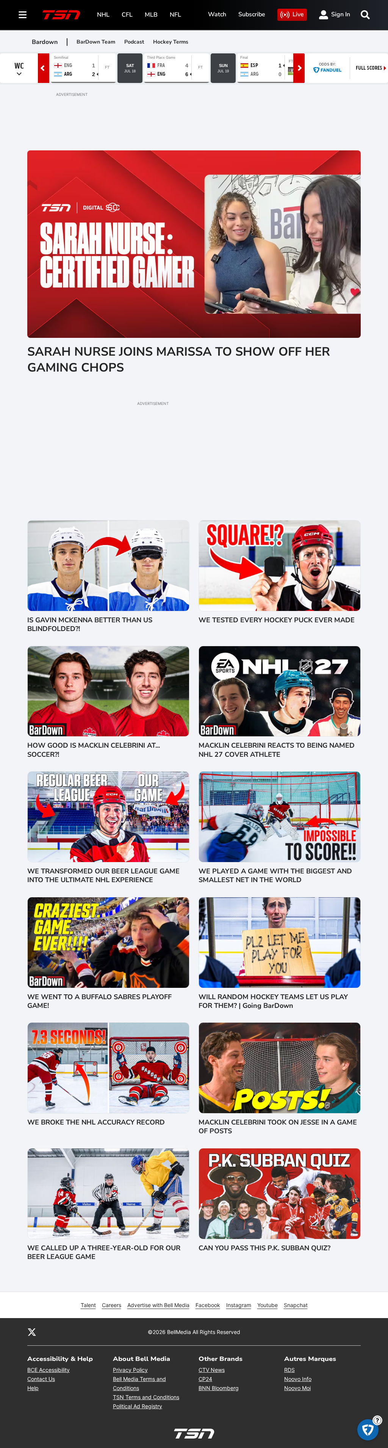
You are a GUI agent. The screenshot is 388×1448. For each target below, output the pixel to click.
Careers (111, 1305)
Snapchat (296, 1305)
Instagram (238, 1305)
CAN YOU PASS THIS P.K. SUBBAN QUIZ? (264, 1248)
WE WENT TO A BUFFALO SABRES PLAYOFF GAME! (99, 1001)
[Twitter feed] (31, 1331)
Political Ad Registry (137, 1406)
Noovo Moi (297, 1388)
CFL (127, 15)
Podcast (134, 41)
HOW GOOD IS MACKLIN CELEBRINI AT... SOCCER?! (93, 750)
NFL (175, 15)
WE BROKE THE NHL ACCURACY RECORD (96, 1122)
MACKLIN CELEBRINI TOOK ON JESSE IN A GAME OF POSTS (278, 1127)
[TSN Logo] (61, 15)
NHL (103, 15)
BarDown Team (96, 41)
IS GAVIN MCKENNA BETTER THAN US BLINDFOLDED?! (89, 624)
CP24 (205, 1379)
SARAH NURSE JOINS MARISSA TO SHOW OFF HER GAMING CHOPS (178, 360)
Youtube (267, 1305)
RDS (289, 1370)
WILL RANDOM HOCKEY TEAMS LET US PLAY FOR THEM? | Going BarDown (273, 1001)
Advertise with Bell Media (158, 1305)
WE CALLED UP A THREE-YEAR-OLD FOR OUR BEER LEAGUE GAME (103, 1252)
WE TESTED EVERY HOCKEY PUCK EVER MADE (277, 620)
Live (298, 14)
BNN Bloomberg (219, 1388)
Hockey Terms (170, 41)
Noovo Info (297, 1379)
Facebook (208, 1305)
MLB (151, 15)
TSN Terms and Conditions (146, 1397)
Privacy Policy (130, 1370)
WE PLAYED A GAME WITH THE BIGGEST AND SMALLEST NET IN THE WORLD (275, 875)
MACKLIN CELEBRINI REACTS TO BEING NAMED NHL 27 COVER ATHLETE (277, 750)
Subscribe (251, 14)
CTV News (212, 1370)
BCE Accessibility (48, 1370)
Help (33, 1388)
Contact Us (41, 1379)
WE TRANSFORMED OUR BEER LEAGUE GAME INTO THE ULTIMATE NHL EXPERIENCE (103, 875)
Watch (217, 14)
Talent (88, 1305)
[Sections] (22, 14)
